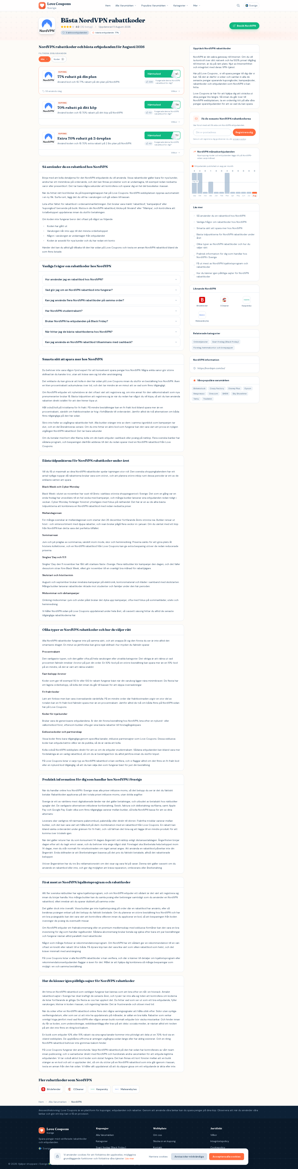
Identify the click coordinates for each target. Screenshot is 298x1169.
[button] (45, 59)
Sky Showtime (239, 393)
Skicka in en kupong (164, 1141)
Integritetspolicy (219, 1141)
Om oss (157, 1135)
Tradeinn (207, 398)
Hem (108, 5)
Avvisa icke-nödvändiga (189, 1156)
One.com (213, 393)
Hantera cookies (158, 1156)
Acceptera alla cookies (227, 1156)
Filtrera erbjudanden (53, 53)
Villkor (213, 1135)
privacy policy (239, 139)
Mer (195, 5)
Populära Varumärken (153, 5)
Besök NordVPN (246, 25)
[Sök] (238, 5)
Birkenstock (199, 388)
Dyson (248, 388)
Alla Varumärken (124, 5)
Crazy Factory (217, 388)
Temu (196, 398)
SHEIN (225, 393)
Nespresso (199, 393)
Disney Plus (234, 388)
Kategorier (179, 5)
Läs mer (129, 1158)
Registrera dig (244, 132)
